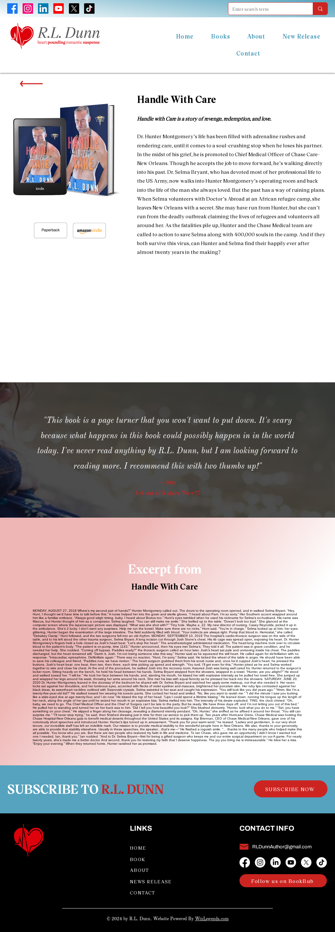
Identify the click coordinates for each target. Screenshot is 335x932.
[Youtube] (291, 862)
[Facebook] (244, 862)
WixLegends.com (212, 919)
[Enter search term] (320, 9)
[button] (290, 788)
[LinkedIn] (275, 862)
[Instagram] (260, 862)
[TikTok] (321, 862)
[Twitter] (306, 862)
